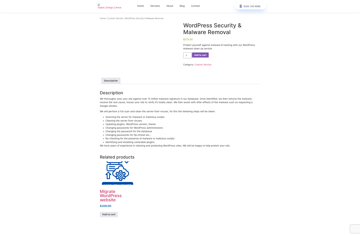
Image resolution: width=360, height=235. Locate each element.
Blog (182, 5)
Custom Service (115, 18)
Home (140, 5)
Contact (195, 5)
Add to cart (200, 55)
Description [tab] (111, 80)
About (169, 5)
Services (155, 5)
